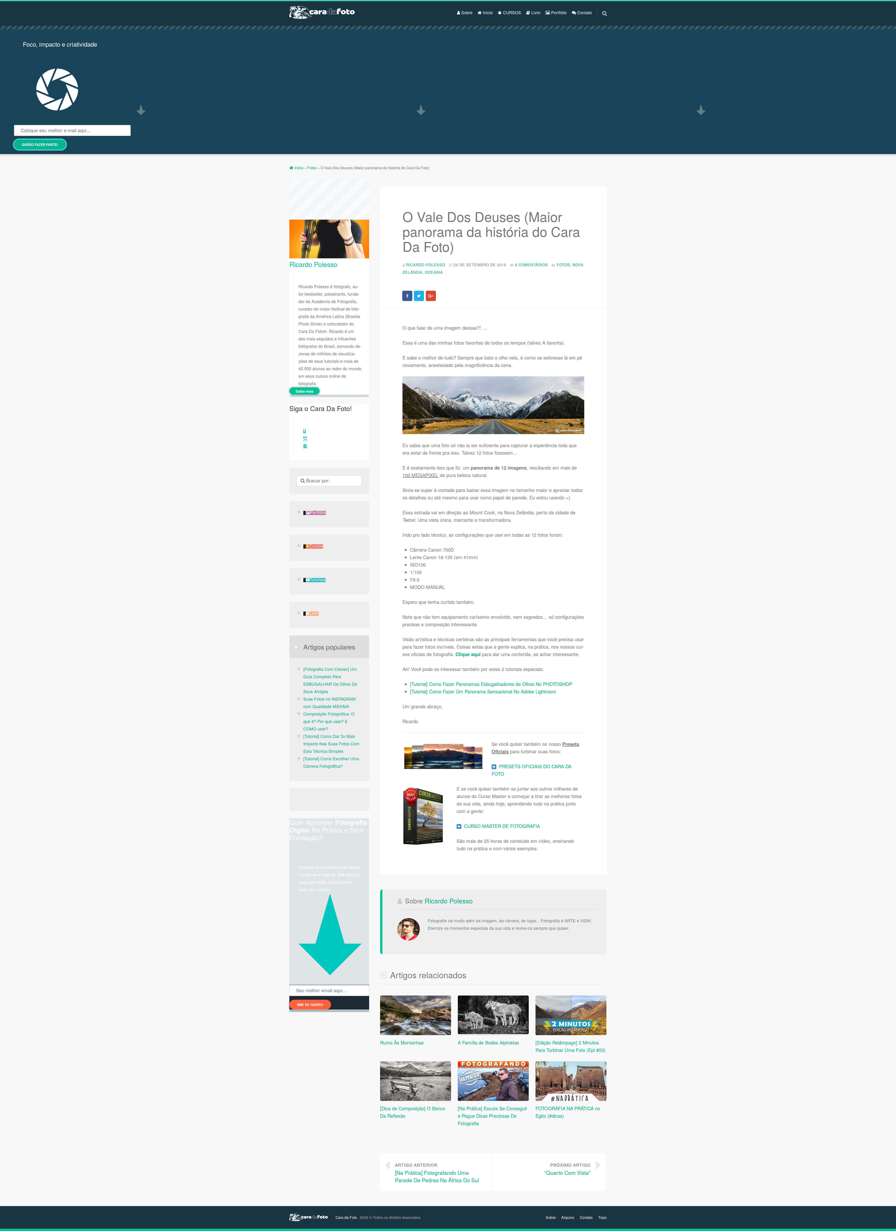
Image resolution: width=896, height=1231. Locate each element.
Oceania (434, 272)
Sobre (466, 12)
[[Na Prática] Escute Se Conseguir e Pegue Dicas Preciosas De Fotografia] (493, 1099)
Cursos (316, 546)
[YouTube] (305, 438)
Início (487, 12)
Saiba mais (304, 391)
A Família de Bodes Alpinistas (488, 1042)
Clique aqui (468, 654)
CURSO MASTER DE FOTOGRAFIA (500, 826)
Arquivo (567, 1217)
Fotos (563, 264)
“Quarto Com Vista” (567, 1169)
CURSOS (511, 12)
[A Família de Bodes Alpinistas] (493, 1032)
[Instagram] (305, 446)
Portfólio (558, 12)
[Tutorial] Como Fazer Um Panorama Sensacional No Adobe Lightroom (483, 691)
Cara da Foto (346, 1217)
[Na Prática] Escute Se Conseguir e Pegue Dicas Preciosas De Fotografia (492, 1116)
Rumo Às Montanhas (402, 1042)
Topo (602, 1217)
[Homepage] (322, 12)
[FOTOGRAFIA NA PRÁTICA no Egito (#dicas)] (571, 1099)
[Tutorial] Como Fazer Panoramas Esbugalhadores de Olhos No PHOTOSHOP (491, 684)
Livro (535, 12)
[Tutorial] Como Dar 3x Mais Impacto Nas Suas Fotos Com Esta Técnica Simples (331, 743)
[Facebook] (304, 431)
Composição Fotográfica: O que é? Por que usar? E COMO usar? (328, 721)
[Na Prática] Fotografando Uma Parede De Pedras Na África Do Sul (437, 1173)
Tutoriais (318, 580)
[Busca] (600, 7)
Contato (584, 12)
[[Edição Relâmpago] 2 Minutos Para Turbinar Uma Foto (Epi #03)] (571, 1033)
